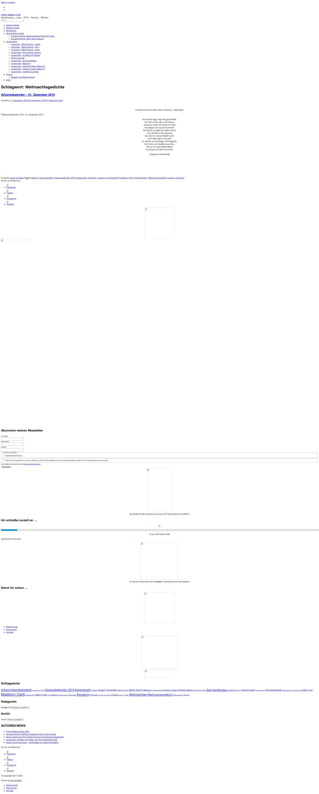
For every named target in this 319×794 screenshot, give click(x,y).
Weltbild (186, 695)
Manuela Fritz (30, 695)
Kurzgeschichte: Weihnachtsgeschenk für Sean (33, 36)
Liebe (304, 690)
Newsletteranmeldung (13, 456)
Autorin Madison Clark (11, 14)
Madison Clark (12, 28)
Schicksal (93, 695)
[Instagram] (11, 198)
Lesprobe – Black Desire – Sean (25, 49)
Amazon (94, 690)
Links (8, 80)
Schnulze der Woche (104, 695)
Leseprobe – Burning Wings (24, 60)
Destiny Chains (170, 690)
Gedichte (92, 178)
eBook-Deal (198, 690)
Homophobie (260, 690)
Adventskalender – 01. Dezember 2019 (28, 94)
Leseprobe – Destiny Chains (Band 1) (28, 69)
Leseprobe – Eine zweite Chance (26, 52)
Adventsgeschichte (38, 690)
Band (120, 690)
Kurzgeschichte (296, 690)
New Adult (72, 695)
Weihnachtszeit (178, 695)
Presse (9, 74)
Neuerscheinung (62, 695)
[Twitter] (10, 193)
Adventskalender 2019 (64, 178)
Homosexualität (273, 690)
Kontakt (9, 632)
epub (204, 690)
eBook (190, 690)
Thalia (126, 695)
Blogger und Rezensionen (23, 77)
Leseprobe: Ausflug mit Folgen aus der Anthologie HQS (31, 739)
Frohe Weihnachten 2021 (17, 731)
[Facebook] (11, 187)
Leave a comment (176, 178)
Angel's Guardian (108, 690)
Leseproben (11, 41)
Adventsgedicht (46, 178)
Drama (182, 690)
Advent (34, 178)
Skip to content (8, 2)
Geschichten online (15, 33)
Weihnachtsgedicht (160, 695)
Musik (54, 695)
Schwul (114, 694)
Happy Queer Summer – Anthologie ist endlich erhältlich (32, 742)
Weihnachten (141, 178)
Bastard (126, 690)
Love (310, 690)
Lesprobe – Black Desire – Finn (25, 47)
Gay (209, 690)
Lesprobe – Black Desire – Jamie (25, 44)
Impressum (11, 629)
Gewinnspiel (248, 690)
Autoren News (12, 25)
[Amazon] (10, 204)
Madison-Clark (56, 100)
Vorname (4, 436)
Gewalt (238, 690)
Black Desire (136, 690)
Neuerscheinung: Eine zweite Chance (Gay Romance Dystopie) (35, 737)
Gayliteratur (220, 690)
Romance (83, 695)
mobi (49, 695)
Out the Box (16, 780)
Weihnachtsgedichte (157, 178)
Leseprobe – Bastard (20, 63)
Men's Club (41, 694)
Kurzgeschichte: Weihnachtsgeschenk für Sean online (31, 734)
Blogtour (147, 690)
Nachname (5, 441)
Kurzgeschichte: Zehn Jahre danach (27, 38)
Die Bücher (11, 30)
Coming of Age (157, 690)
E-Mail (4, 447)
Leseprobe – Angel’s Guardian (25, 71)
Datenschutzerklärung (32, 464)
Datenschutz (12, 626)
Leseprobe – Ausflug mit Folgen (25, 55)
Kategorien (6, 707)
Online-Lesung (17, 58)
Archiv (4, 719)
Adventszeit (81, 178)
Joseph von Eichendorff (108, 178)
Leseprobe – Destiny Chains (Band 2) (28, 66)
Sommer (121, 695)
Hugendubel (286, 690)
